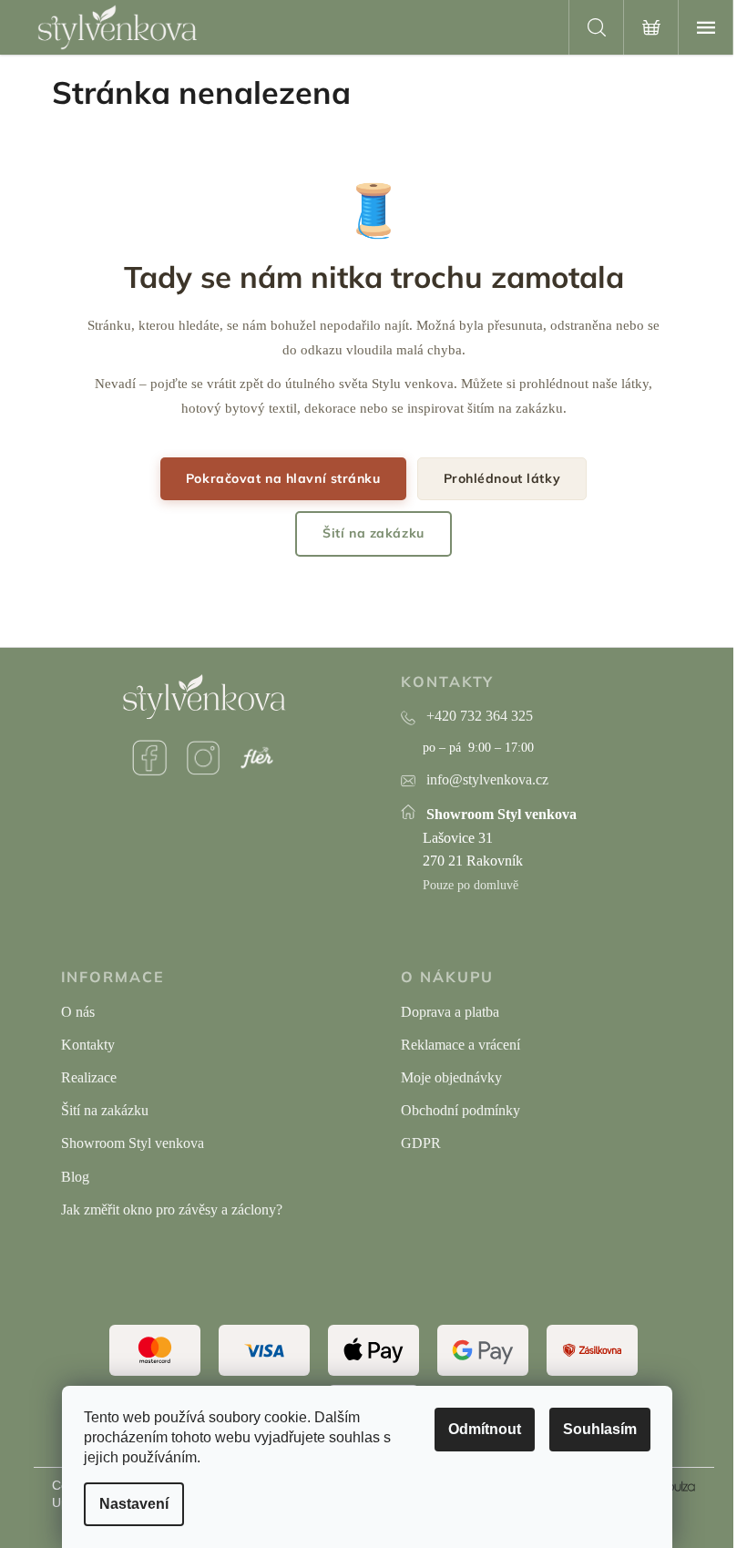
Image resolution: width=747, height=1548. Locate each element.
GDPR (421, 1143)
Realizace (89, 1077)
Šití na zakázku (373, 533)
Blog (75, 1176)
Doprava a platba (450, 1012)
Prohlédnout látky (502, 478)
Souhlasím (600, 1429)
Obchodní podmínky (460, 1110)
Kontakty (88, 1044)
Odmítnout (484, 1429)
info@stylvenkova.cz (487, 779)
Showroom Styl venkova (132, 1143)
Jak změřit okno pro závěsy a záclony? (171, 1209)
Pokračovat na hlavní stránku (283, 478)
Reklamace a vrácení (460, 1044)
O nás (78, 1012)
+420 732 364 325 (479, 715)
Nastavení (134, 1504)
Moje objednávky (451, 1077)
